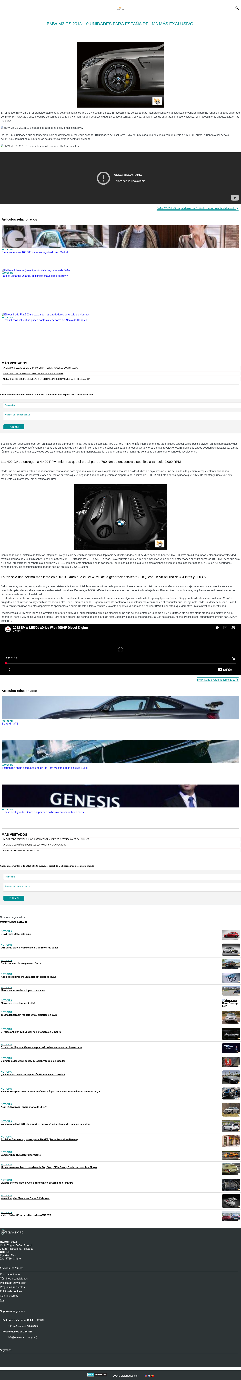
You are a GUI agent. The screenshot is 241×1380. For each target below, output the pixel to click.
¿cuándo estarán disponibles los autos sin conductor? (34, 845)
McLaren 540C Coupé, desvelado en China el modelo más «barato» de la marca (46, 379)
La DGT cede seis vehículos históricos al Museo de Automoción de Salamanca (46, 839)
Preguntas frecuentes (12, 1287)
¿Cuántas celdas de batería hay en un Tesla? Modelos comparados (40, 368)
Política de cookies (11, 1291)
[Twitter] (12, 1363)
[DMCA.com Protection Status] (97, 1375)
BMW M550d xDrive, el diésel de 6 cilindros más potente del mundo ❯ (197, 208)
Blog (2, 1300)
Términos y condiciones (14, 1278)
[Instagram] (4, 1363)
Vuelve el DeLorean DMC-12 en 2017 (22, 850)
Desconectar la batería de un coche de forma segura (33, 373)
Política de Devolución (13, 1282)
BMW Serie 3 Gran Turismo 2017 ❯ (217, 679)
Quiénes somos (9, 1295)
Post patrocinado (10, 1274)
